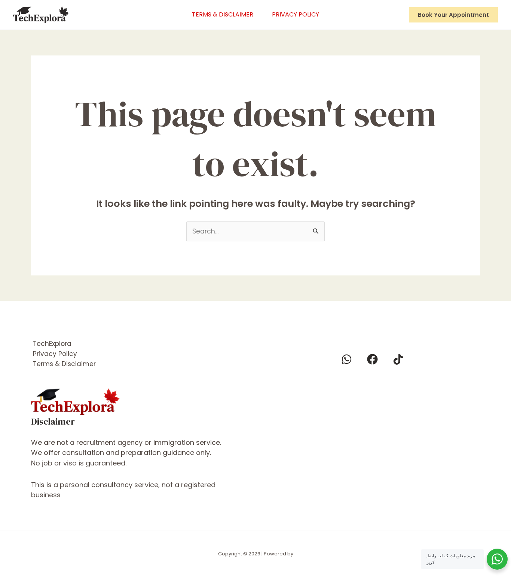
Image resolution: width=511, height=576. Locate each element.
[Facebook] (372, 359)
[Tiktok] (398, 359)
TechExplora (52, 343)
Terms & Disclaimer (222, 14)
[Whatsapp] (346, 359)
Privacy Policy (295, 14)
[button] (453, 14)
